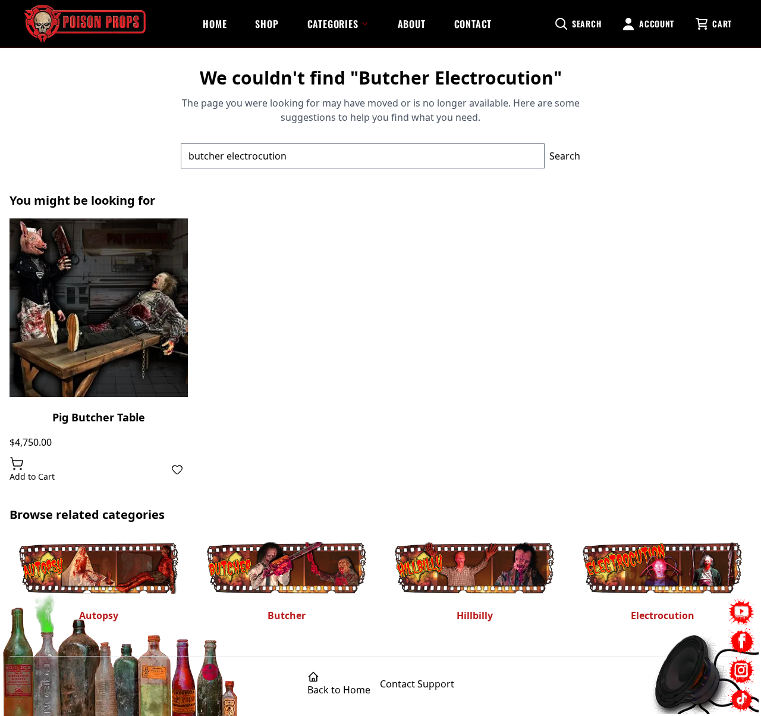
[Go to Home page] (85, 24)
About (412, 24)
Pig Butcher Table (98, 417)
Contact (473, 24)
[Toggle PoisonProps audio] (686, 668)
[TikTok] (741, 699)
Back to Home (338, 689)
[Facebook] (741, 641)
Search (564, 155)
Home (215, 24)
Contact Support (417, 683)
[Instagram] (741, 670)
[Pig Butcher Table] (99, 307)
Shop (266, 24)
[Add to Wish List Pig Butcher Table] (177, 469)
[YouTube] (741, 612)
